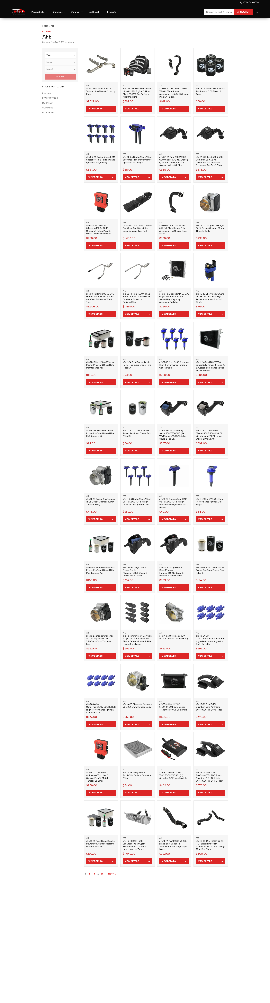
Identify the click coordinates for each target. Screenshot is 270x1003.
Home (45, 26)
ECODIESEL (48, 112)
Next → (112, 874)
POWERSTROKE (50, 98)
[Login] (257, 12)
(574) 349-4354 (251, 2)
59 (102, 874)
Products (46, 93)
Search (245, 11)
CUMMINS (47, 107)
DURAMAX (47, 103)
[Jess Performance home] (18, 12)
